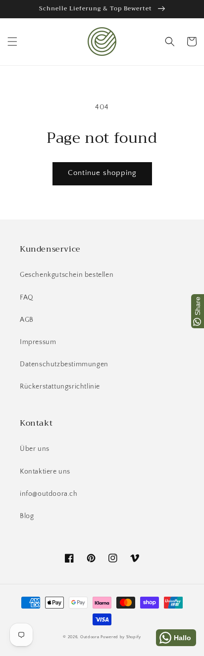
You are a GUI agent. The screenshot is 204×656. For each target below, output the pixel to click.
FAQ (27, 298)
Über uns (35, 449)
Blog (27, 516)
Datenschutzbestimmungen (64, 364)
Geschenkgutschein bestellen (66, 275)
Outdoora (90, 637)
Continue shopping (102, 173)
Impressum (38, 342)
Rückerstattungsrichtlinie (60, 387)
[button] (12, 41)
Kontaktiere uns (45, 472)
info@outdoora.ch (49, 494)
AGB (27, 320)
